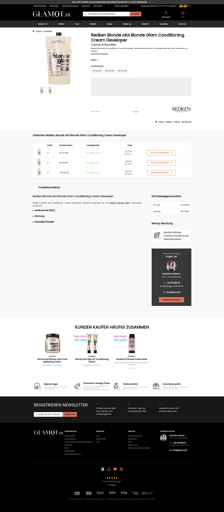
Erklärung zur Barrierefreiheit (139, 448)
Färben (39, 31)
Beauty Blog (54, 6)
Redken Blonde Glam (120, 203)
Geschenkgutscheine (73, 454)
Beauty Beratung (40, 6)
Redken (136, 111)
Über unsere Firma (135, 436)
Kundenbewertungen (112, 481)
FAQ (97, 436)
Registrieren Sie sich (148, 6)
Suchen (135, 14)
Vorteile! (173, 6)
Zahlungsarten (70, 439)
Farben (177, 121)
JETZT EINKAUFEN (139, 2)
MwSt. (67, 448)
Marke (161, 121)
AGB (129, 442)
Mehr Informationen (99, 53)
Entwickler (48, 31)
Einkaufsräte (101, 439)
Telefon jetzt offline (122, 6)
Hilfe (98, 442)
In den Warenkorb (160, 153)
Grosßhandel (70, 451)
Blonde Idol (186, 121)
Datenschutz (133, 445)
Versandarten (70, 436)
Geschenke (97, 6)
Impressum (86, 6)
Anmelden (69, 414)
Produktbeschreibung (49, 187)
